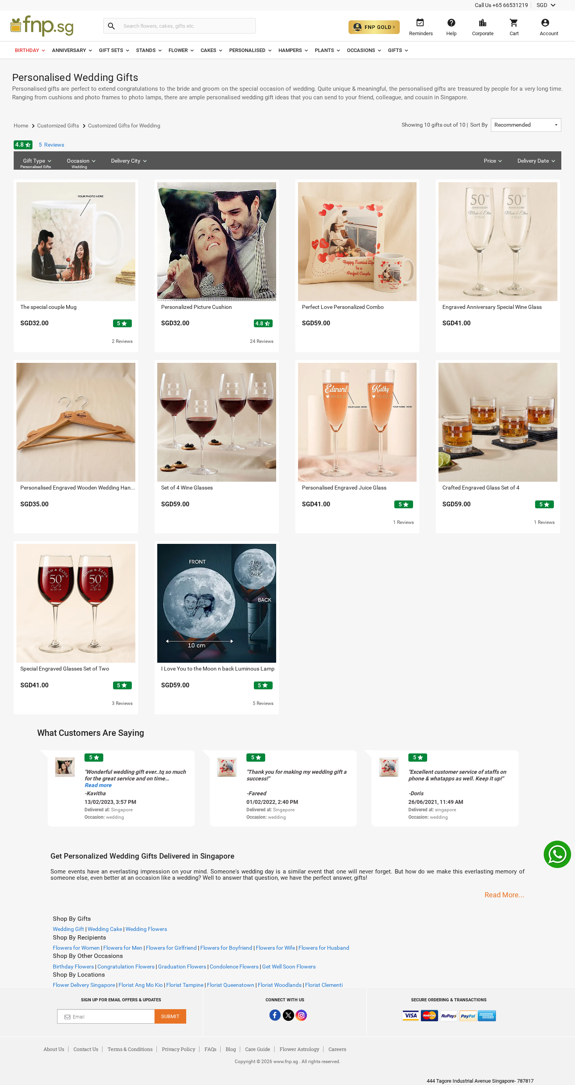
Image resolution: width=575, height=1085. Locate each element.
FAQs (210, 1049)
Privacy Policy (178, 1049)
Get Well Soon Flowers (289, 966)
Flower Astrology (299, 1049)
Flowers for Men (122, 948)
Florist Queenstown (230, 985)
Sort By (445, 125)
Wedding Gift (68, 929)
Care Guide (257, 1049)
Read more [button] (97, 785)
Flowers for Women (76, 948)
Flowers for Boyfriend (226, 948)
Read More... (505, 895)
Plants (324, 50)
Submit (170, 1016)
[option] (121, 788)
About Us (53, 1049)
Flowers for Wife (275, 948)
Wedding (79, 167)
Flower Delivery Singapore (84, 985)
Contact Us (86, 1049)
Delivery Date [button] (533, 161)
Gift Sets (111, 50)
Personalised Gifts (35, 167)
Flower (178, 50)
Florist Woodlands (280, 985)
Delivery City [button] (125, 161)
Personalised (247, 50)
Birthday (27, 50)
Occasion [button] (78, 163)
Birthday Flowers (73, 966)
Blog (231, 1049)
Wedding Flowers (146, 929)
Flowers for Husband (323, 948)
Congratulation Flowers (126, 966)
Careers (337, 1049)
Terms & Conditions (130, 1049)
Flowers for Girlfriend (171, 948)
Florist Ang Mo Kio (141, 985)
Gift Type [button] (35, 163)
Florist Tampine (184, 985)
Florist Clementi (324, 985)
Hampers (290, 50)
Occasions (361, 50)
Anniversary (69, 50)
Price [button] (490, 161)
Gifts (395, 50)
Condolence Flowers (234, 966)
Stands (146, 50)
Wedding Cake (105, 929)
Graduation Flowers (182, 966)
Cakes (208, 50)
